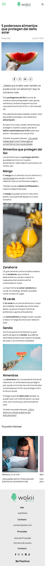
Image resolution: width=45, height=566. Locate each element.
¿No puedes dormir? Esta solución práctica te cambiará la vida (18, 480)
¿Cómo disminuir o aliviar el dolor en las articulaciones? (18, 412)
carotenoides (9, 178)
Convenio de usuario (23, 543)
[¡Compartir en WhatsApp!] (31, 79)
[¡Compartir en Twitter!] (20, 79)
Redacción (6, 38)
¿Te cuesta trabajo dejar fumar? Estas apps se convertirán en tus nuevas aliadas (20, 141)
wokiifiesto (22, 513)
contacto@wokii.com (22, 525)
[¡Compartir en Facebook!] (14, 79)
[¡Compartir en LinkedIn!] (25, 79)
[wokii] (24, 4)
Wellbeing (6, 474)
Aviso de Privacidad (22, 538)
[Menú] (3, 4)
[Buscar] (43, 4)
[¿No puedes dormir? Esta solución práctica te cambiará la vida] (20, 454)
